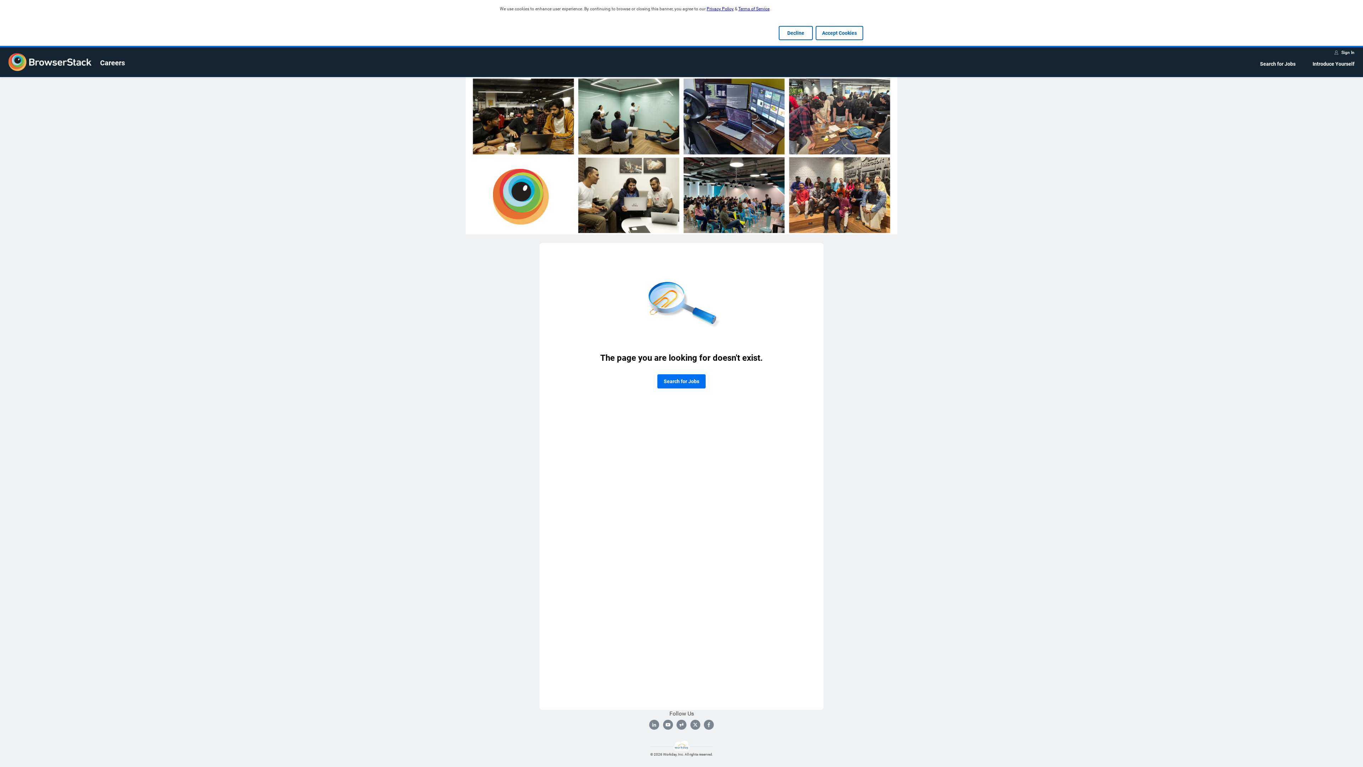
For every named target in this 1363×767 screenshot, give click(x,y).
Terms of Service (754, 8)
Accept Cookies (839, 33)
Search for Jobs (1278, 64)
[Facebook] (709, 725)
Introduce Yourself (1333, 64)
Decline (795, 33)
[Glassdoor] (681, 725)
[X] (695, 725)
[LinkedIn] (654, 725)
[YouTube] (668, 725)
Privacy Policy (720, 8)
